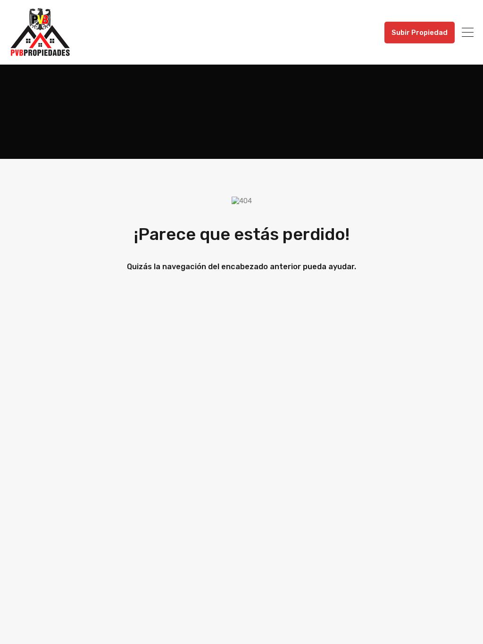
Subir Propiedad (419, 32)
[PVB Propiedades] (40, 53)
